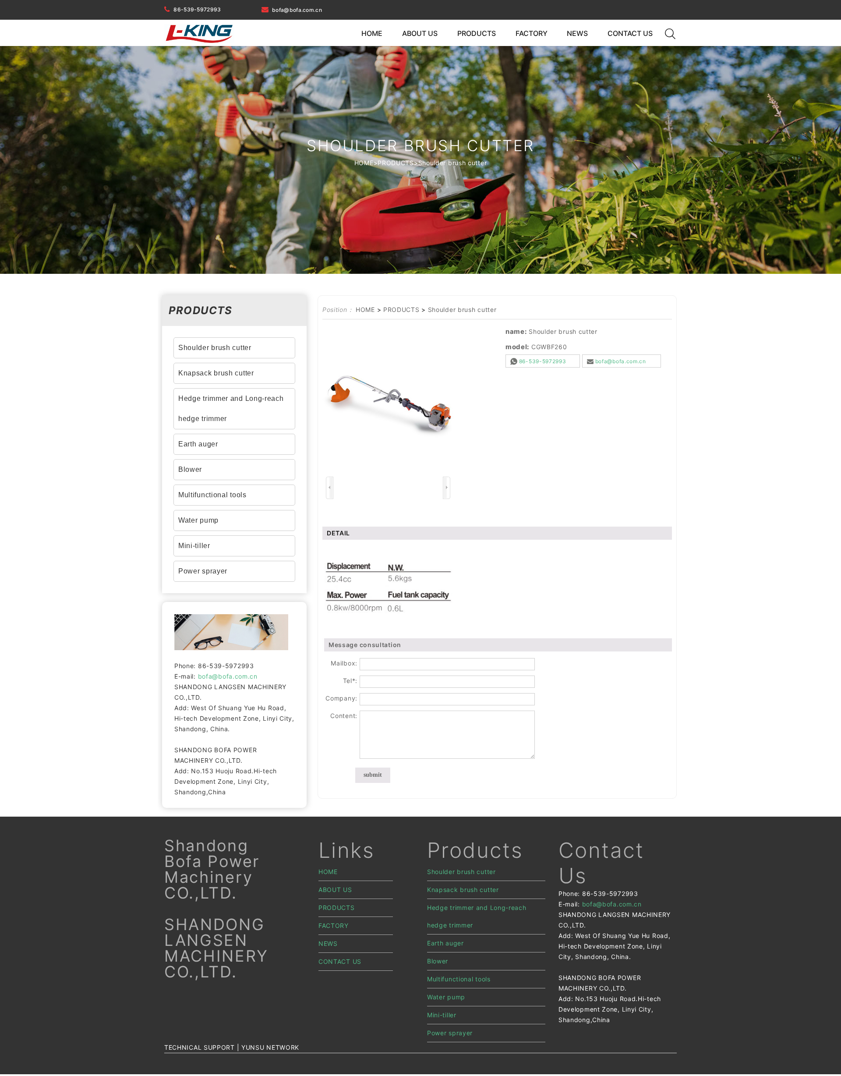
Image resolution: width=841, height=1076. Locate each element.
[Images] (388, 407)
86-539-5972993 (197, 9)
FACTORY (532, 33)
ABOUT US (420, 33)
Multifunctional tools (212, 495)
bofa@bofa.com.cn (297, 10)
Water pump (198, 520)
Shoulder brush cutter (452, 162)
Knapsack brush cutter (216, 373)
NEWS (577, 33)
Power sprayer (202, 571)
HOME (371, 33)
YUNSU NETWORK (270, 1047)
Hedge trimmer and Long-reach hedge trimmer (231, 408)
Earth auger (198, 444)
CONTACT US (630, 33)
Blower (190, 469)
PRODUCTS (476, 33)
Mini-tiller (194, 545)
